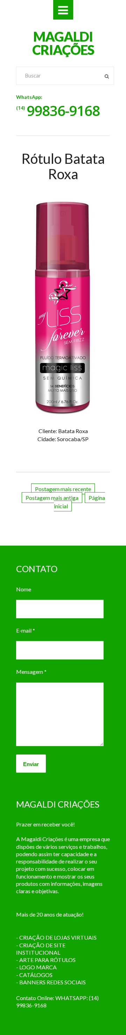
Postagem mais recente (63, 489)
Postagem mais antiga (52, 497)
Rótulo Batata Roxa (63, 166)
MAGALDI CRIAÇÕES (63, 43)
